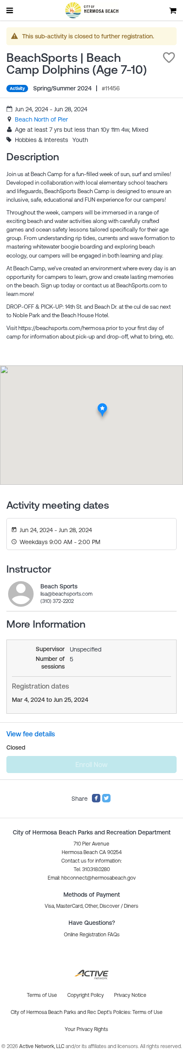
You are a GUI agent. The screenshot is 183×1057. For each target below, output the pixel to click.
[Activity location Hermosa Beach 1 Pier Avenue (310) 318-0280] (102, 405)
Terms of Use (147, 1012)
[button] (169, 58)
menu (10, 10)
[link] (41, 119)
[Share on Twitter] (106, 800)
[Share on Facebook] (96, 800)
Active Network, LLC (42, 1046)
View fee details (30, 734)
